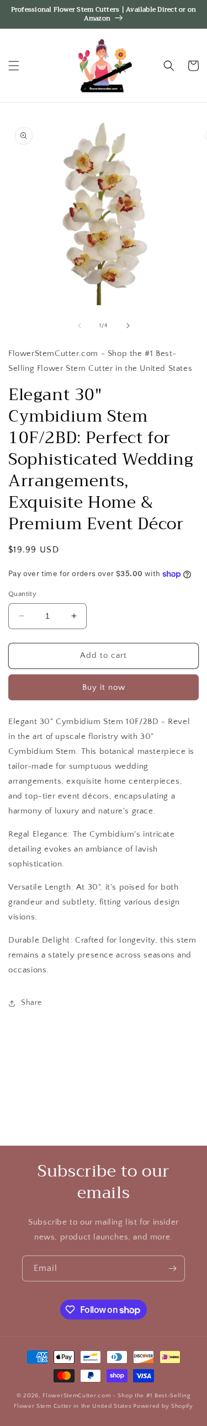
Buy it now (103, 687)
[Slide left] (79, 325)
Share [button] (31, 1002)
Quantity (22, 594)
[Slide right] (128, 325)
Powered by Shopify (163, 1406)
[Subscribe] (172, 1268)
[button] (14, 66)
